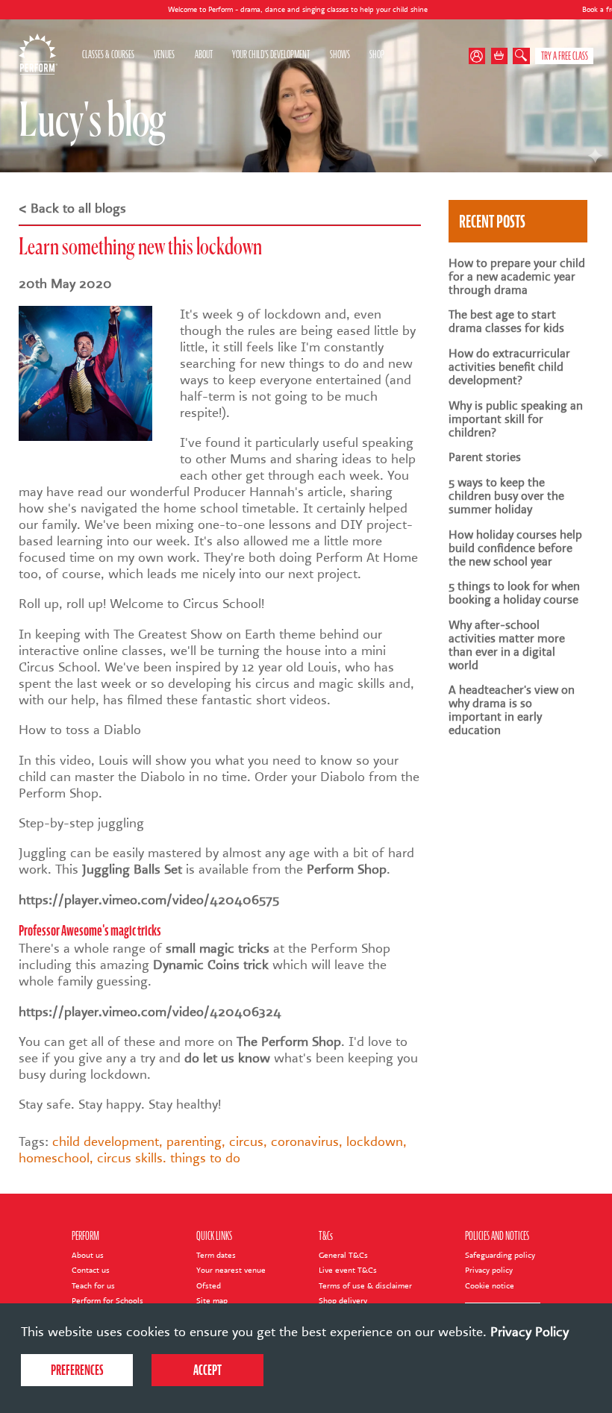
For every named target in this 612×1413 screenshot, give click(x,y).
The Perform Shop (289, 1041)
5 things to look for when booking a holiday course (514, 593)
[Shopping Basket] (499, 56)
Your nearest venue (231, 1270)
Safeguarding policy (500, 1255)
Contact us (91, 1270)
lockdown (374, 1141)
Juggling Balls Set (132, 869)
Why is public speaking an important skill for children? (516, 419)
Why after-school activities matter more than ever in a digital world (507, 645)
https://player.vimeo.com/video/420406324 (150, 1011)
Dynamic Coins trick (211, 964)
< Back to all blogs (72, 208)
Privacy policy (489, 1270)
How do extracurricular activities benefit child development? (509, 367)
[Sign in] (480, 56)
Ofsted (208, 1286)
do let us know (227, 1058)
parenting (194, 1141)
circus (246, 1141)
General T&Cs (343, 1255)
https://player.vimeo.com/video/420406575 (149, 900)
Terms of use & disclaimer (365, 1286)
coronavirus (305, 1141)
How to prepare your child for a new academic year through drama (517, 277)
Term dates (216, 1255)
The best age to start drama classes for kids (506, 321)
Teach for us (93, 1286)
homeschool (54, 1158)
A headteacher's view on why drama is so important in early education (512, 710)
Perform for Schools (107, 1301)
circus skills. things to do (168, 1158)
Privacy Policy (529, 1331)
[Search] (521, 56)
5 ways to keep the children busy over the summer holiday (506, 496)
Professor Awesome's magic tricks (90, 930)
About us (88, 1255)
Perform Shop (347, 869)
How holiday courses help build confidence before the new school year (515, 548)
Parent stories (485, 457)
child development (105, 1141)
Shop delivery (343, 1301)
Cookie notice (489, 1286)
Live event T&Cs (348, 1270)
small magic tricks (217, 948)
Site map (212, 1301)
